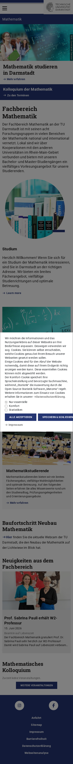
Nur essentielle (18, 402)
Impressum (16, 424)
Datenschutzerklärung (50, 396)
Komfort (14, 405)
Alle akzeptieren (20, 417)
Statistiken (15, 409)
